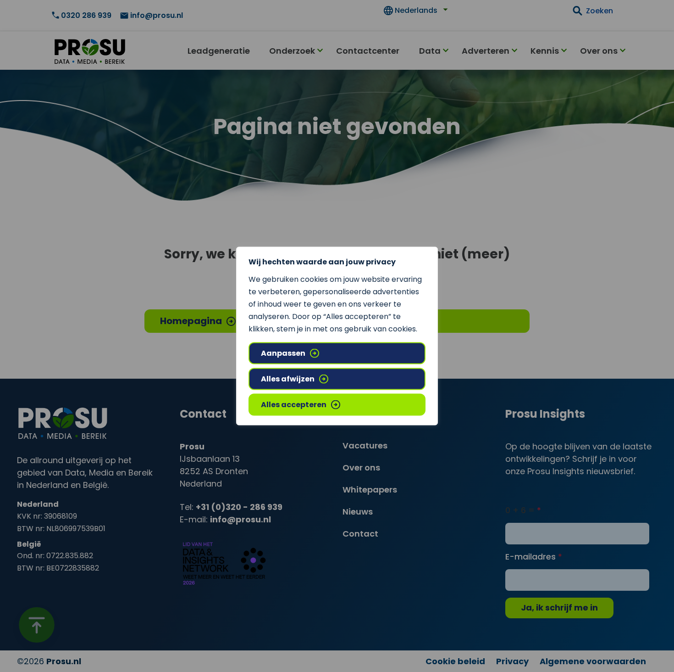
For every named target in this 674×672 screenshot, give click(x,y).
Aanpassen (283, 353)
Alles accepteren (293, 404)
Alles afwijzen (288, 379)
